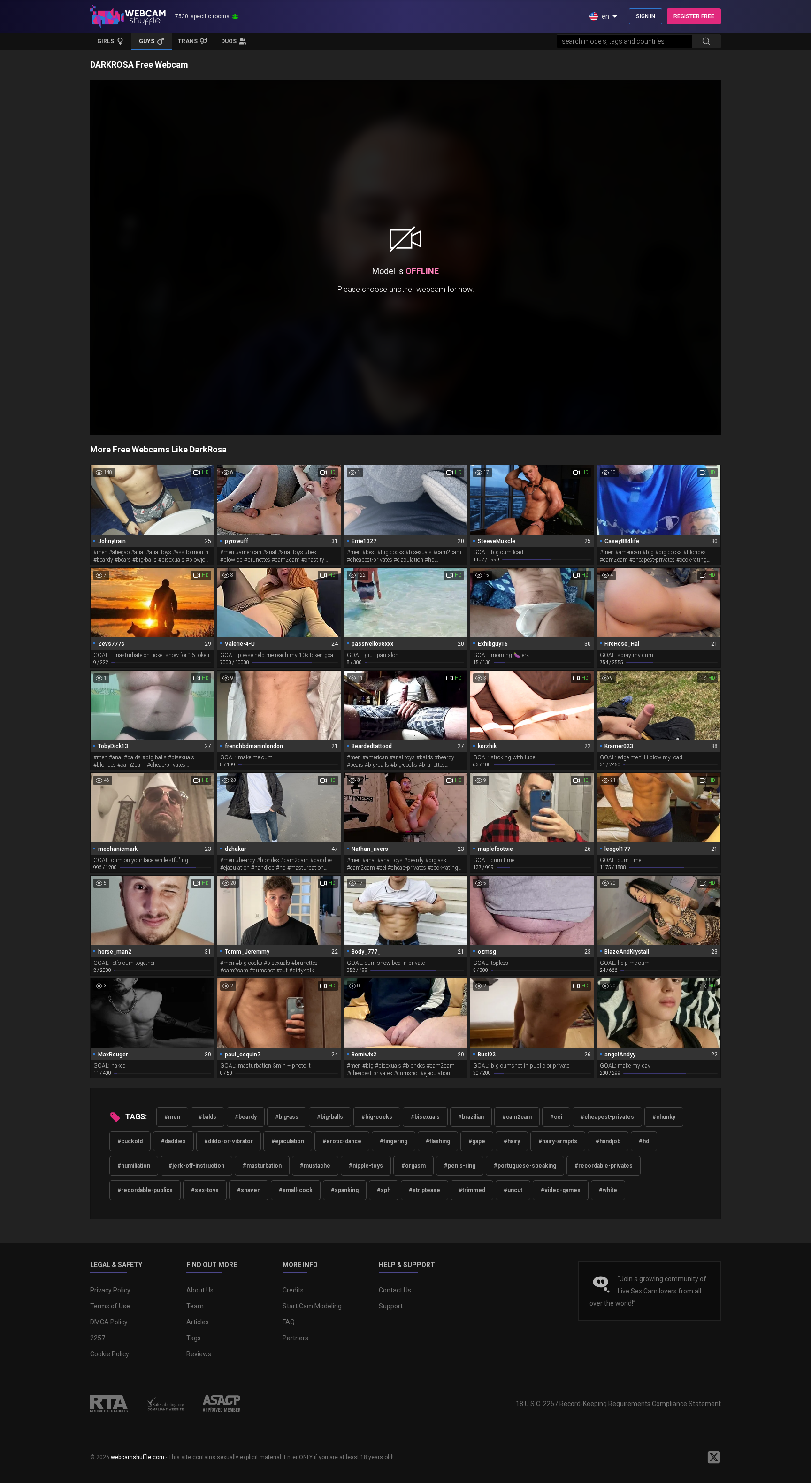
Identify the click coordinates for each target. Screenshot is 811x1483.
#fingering (393, 1141)
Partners (295, 1338)
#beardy (246, 1117)
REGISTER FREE (693, 16)
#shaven (248, 1190)
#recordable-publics (145, 1190)
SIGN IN (645, 16)
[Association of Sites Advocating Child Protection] (221, 1403)
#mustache (315, 1165)
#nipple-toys (366, 1165)
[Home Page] (128, 16)
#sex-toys (205, 1190)
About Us (200, 1290)
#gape (476, 1141)
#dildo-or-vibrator (228, 1141)
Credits (293, 1290)
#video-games (561, 1190)
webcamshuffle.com (137, 1457)
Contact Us (395, 1290)
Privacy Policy (110, 1290)
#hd (644, 1141)
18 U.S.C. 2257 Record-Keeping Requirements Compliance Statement (618, 1403)
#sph (383, 1190)
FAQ (289, 1322)
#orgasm (413, 1165)
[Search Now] (706, 41)
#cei (556, 1117)
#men (172, 1117)
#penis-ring (459, 1165)
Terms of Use (110, 1306)
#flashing (438, 1141)
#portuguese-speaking (525, 1165)
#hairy (512, 1141)
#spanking (345, 1190)
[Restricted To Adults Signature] (109, 1403)
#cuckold (130, 1141)
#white (608, 1190)
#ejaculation (287, 1141)
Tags (193, 1338)
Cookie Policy (109, 1354)
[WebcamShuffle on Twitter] (714, 1457)
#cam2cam (517, 1117)
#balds (207, 1117)
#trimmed (472, 1190)
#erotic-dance (341, 1141)
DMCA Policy (109, 1322)
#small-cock (296, 1190)
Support (391, 1306)
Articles (197, 1322)
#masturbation (262, 1165)
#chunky (663, 1117)
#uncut (513, 1190)
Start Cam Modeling (312, 1306)
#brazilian (471, 1117)
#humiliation (133, 1165)
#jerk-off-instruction (196, 1165)
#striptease (424, 1190)
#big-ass (286, 1117)
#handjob (608, 1141)
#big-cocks (376, 1117)
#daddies (173, 1141)
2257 (97, 1338)
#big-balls (330, 1117)
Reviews (198, 1354)
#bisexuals (425, 1117)
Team (195, 1306)
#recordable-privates (603, 1165)
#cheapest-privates (607, 1117)
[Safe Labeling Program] (165, 1403)
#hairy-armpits (557, 1141)
